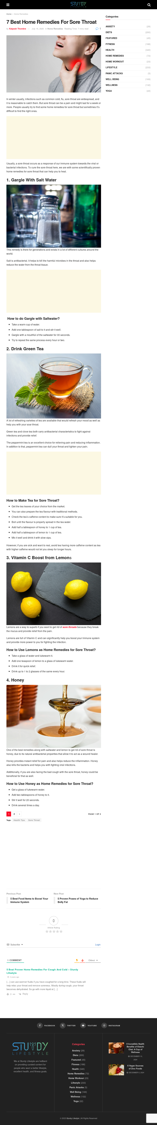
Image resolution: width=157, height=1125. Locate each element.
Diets (109, 32)
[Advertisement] (53, 137)
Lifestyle (111, 67)
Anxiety (110, 26)
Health (110, 49)
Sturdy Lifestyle (73, 1118)
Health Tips (19, 820)
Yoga (109, 90)
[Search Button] (149, 4)
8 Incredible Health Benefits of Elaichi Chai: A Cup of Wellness (135, 1048)
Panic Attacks (114, 73)
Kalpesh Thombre (17, 28)
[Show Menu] (7, 4)
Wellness (111, 84)
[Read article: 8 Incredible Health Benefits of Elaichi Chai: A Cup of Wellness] (116, 1048)
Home (8, 14)
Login (98, 944)
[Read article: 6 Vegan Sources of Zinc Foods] (116, 1069)
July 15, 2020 (38, 28)
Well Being (112, 79)
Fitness (110, 44)
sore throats (70, 627)
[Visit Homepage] (78, 4)
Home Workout (115, 61)
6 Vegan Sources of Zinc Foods (135, 1067)
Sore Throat (34, 820)
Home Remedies (21, 14)
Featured (111, 38)
